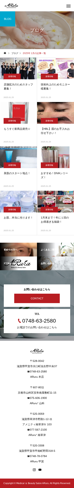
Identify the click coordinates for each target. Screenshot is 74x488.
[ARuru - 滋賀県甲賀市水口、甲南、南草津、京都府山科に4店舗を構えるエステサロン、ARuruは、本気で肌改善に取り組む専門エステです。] (11, 5)
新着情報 (12, 76)
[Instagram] (34, 470)
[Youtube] (40, 470)
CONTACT (37, 298)
